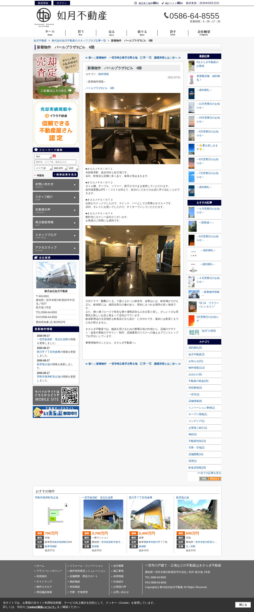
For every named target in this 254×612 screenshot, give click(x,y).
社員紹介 (118, 581)
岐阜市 (149, 542)
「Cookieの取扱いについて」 (41, 607)
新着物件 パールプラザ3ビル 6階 (115, 68)
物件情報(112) (197, 367)
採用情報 (118, 576)
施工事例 (118, 570)
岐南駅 (142, 546)
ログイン (62, 3)
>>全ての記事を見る (209, 472)
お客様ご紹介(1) (198, 427)
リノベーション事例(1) (202, 407)
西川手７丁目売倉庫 (48, 351)
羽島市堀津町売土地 (48, 376)
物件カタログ (44, 586)
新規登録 (43, 3)
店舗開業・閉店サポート (84, 576)
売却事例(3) (195, 387)
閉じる (243, 604)
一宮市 (102, 542)
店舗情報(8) (195, 400)
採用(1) (193, 460)
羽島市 (55, 542)
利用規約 (42, 576)
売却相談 (75, 586)
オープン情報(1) (198, 414)
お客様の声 (119, 586)
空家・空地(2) (196, 447)
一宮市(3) (194, 394)
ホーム (40, 565)
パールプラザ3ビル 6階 (100, 88)
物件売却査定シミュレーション (88, 570)
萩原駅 (95, 546)
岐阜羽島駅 (51, 546)
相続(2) (193, 434)
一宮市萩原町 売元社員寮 (52, 339)
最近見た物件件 (149, 3)
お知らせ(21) (196, 361)
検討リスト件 (174, 3)
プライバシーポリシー (49, 570)
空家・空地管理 (79, 592)
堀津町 (62, 542)
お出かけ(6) (195, 374)
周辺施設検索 (44, 592)
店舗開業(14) (196, 454)
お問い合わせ (121, 592)
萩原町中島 (112, 542)
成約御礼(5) (195, 347)
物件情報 (103, 74)
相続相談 (75, 581)
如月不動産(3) (196, 354)
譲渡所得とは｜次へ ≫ (167, 57)
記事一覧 (146, 57)
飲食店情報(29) (197, 467)
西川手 (156, 542)
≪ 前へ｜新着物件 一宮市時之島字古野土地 (111, 57)
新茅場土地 (43, 364)
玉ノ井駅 (190, 546)
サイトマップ (44, 581)
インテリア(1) (196, 420)
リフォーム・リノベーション (86, 565)
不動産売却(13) (197, 441)
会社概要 (118, 565)
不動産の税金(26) (198, 380)
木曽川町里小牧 (208, 542)
